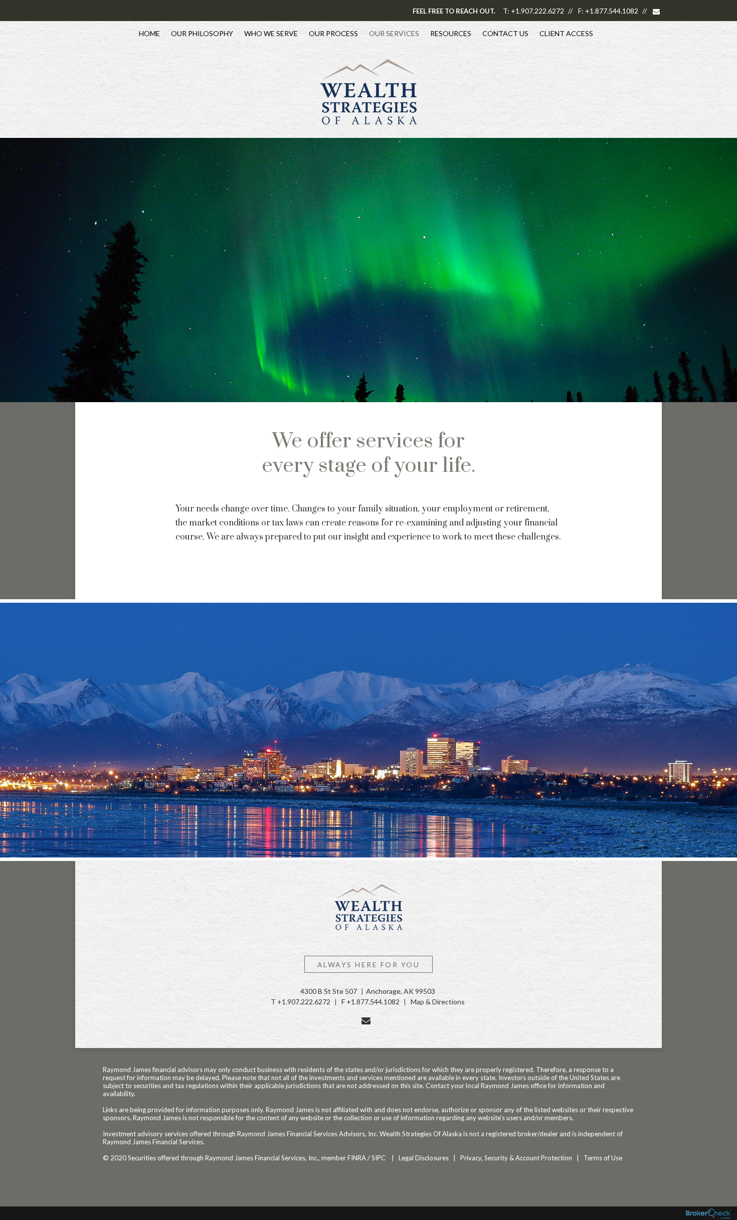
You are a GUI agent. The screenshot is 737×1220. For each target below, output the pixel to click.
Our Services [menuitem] (394, 33)
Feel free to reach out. (454, 11)
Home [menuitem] (149, 33)
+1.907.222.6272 (537, 11)
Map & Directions (438, 1001)
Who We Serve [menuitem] (271, 33)
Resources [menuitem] (450, 33)
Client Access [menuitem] (566, 33)
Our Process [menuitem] (333, 33)
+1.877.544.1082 (611, 11)
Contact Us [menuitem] (505, 33)
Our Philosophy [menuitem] (202, 33)
